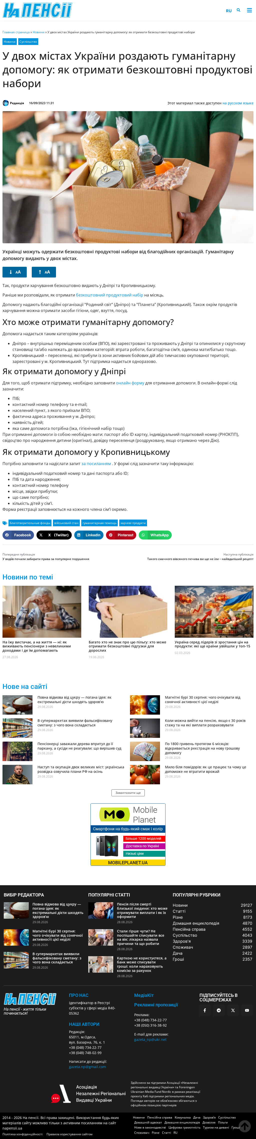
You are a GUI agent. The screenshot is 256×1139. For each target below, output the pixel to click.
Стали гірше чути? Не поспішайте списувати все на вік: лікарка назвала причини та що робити (140, 937)
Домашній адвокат (148, 1122)
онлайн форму (130, 383)
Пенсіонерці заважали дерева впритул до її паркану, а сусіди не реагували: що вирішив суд (79, 746)
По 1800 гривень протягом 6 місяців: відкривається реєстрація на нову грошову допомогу (202, 748)
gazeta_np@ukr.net (150, 1039)
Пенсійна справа (159, 1117)
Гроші (236, 1127)
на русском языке (238, 103)
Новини (38, 32)
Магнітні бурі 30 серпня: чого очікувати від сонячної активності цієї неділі (202, 699)
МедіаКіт (144, 995)
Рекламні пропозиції (156, 1004)
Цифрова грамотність (184, 1127)
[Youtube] (247, 1010)
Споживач (141, 1133)
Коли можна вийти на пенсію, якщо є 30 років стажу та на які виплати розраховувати (205, 722)
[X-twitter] (233, 1010)
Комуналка (183, 1117)
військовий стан (66, 523)
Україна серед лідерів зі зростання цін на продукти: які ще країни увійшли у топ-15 (212, 644)
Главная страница (16, 32)
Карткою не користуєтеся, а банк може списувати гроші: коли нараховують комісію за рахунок (141, 964)
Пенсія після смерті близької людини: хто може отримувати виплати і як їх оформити (142, 910)
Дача (196, 1117)
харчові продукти (133, 523)
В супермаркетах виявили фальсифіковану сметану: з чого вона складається (75, 722)
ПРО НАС (78, 995)
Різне (156, 1133)
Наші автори (84, 1024)
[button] (249, 10)
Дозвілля (209, 1122)
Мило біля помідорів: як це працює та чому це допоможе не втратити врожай (205, 769)
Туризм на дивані (216, 1127)
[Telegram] (218, 1010)
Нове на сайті (24, 686)
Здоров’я (209, 1117)
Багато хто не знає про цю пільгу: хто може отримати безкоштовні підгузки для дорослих (127, 646)
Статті (166, 1133)
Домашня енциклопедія (182, 1122)
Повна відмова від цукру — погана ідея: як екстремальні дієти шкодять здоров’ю (75, 699)
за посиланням (97, 463)
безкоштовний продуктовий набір (109, 295)
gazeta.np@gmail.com (87, 1066)
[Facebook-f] (204, 1010)
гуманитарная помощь (99, 523)
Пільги (223, 1122)
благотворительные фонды (30, 523)
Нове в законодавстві (150, 1127)
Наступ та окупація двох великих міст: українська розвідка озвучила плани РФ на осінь (81, 769)
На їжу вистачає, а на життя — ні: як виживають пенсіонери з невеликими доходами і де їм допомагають (36, 646)
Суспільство (28, 41)
